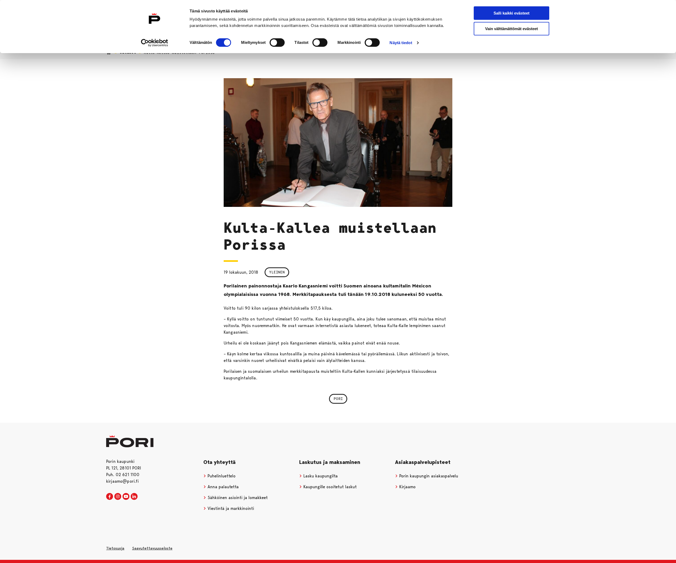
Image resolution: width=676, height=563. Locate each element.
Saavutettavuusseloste (152, 548)
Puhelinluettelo (221, 475)
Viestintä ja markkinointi (230, 508)
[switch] (277, 42)
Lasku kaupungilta (320, 475)
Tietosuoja (115, 548)
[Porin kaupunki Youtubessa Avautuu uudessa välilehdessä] (126, 496)
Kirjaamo (407, 486)
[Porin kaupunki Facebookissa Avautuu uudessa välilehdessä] (109, 496)
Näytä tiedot (400, 42)
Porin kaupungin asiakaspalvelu (428, 475)
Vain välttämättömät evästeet (511, 28)
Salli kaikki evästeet (511, 13)
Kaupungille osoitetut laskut (329, 486)
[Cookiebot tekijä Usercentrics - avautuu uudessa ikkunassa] (155, 43)
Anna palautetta (222, 486)
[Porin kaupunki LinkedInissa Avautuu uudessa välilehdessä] (134, 496)
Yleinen (277, 272)
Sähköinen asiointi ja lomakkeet (237, 497)
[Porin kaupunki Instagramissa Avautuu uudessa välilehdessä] (117, 496)
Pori (338, 399)
